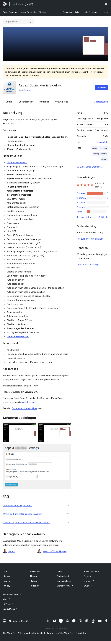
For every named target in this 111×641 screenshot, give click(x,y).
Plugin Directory (10, 12)
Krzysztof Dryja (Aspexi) (55, 551)
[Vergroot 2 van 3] (67, 426)
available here (28, 402)
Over (5, 571)
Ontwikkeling (61, 101)
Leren (59, 571)
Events (87, 576)
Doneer (89, 581)
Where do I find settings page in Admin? (23, 514)
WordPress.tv (65, 585)
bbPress (8, 604)
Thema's (34, 576)
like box (104, 154)
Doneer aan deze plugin (88, 264)
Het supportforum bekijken (90, 238)
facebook (103, 148)
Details (9, 101)
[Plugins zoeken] (31, 21)
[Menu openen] (106, 4)
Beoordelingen (26, 101)
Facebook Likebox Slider (24, 408)
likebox (104, 159)
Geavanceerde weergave (89, 167)
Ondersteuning (101, 101)
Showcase (35, 571)
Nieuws (6, 576)
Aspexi (27, 90)
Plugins (33, 581)
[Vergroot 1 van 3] (32, 426)
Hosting (6, 581)
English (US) (102, 142)
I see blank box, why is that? (17, 505)
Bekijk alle (103, 217)
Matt (6, 599)
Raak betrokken (92, 571)
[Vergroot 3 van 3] (67, 447)
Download (102, 87)
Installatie (44, 101)
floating (96, 154)
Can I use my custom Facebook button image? (26, 522)
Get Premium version (17, 162)
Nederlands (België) (19, 621)
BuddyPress (10, 609)
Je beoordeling (84, 217)
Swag (88, 585)
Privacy (6, 585)
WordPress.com (12, 594)
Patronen (34, 585)
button (94, 148)
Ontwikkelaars (64, 581)
